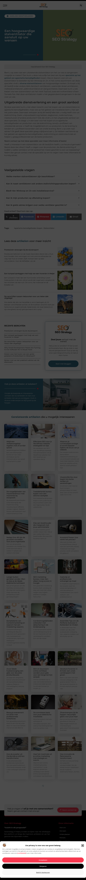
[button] (83, 845)
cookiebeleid (21, 853)
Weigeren (43, 866)
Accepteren (43, 860)
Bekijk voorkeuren (43, 872)
